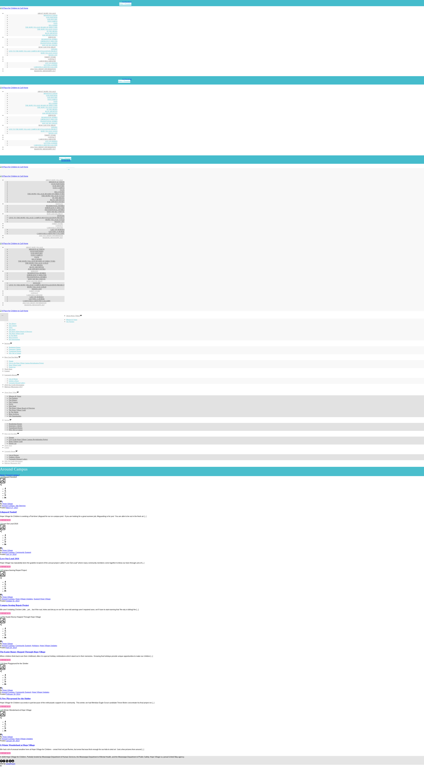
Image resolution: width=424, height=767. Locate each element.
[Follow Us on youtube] (12, 762)
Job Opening (20, 506)
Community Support (23, 552)
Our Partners (51, 17)
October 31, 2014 (12, 601)
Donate (54, 49)
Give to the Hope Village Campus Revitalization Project (33, 51)
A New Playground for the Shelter (15, 698)
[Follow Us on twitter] (7, 762)
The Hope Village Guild (47, 29)
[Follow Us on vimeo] (10, 762)
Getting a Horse (50, 65)
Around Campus (12, 475)
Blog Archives (51, 33)
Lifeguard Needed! (8, 512)
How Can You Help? (47, 47)
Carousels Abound (47, 61)
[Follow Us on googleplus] (4, 762)
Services (52, 37)
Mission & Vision (50, 15)
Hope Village (8, 504)
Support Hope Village (42, 599)
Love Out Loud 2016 (9, 558)
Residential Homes (49, 39)
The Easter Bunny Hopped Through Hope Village (22, 652)
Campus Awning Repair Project (14, 605)
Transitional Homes (48, 43)
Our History (52, 19)
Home (2, 475)
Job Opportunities (14, 339)
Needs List (12, 443)
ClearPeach (10, 764)
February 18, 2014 (13, 694)
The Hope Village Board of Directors (41, 27)
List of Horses (51, 63)
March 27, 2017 (12, 508)
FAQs (55, 23)
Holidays (35, 646)
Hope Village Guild (49, 53)
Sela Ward (53, 25)
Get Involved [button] (126, 2)
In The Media (52, 31)
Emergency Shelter (49, 41)
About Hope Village (47, 13)
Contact (7, 371)
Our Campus (52, 21)
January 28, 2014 (13, 741)
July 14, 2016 (11, 554)
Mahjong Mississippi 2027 (45, 71)
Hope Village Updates (24, 599)
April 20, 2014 (11, 648)
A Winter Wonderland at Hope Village (17, 745)
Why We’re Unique (15, 353)
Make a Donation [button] (125, 4)
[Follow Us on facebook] (1, 762)
